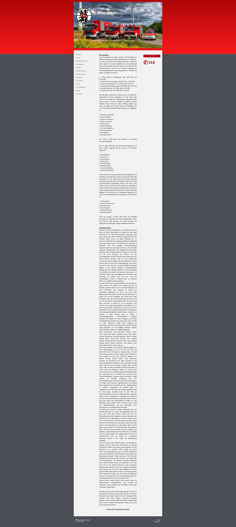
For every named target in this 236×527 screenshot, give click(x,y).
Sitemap (88, 520)
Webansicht (157, 521)
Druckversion (81, 520)
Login (159, 520)
